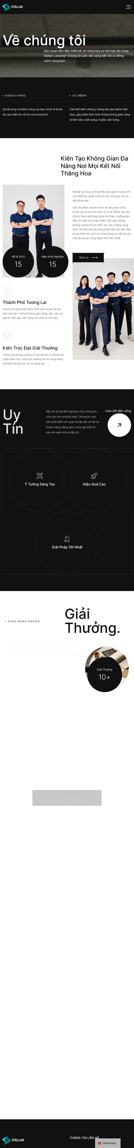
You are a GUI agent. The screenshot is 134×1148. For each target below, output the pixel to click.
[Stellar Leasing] (13, 7)
